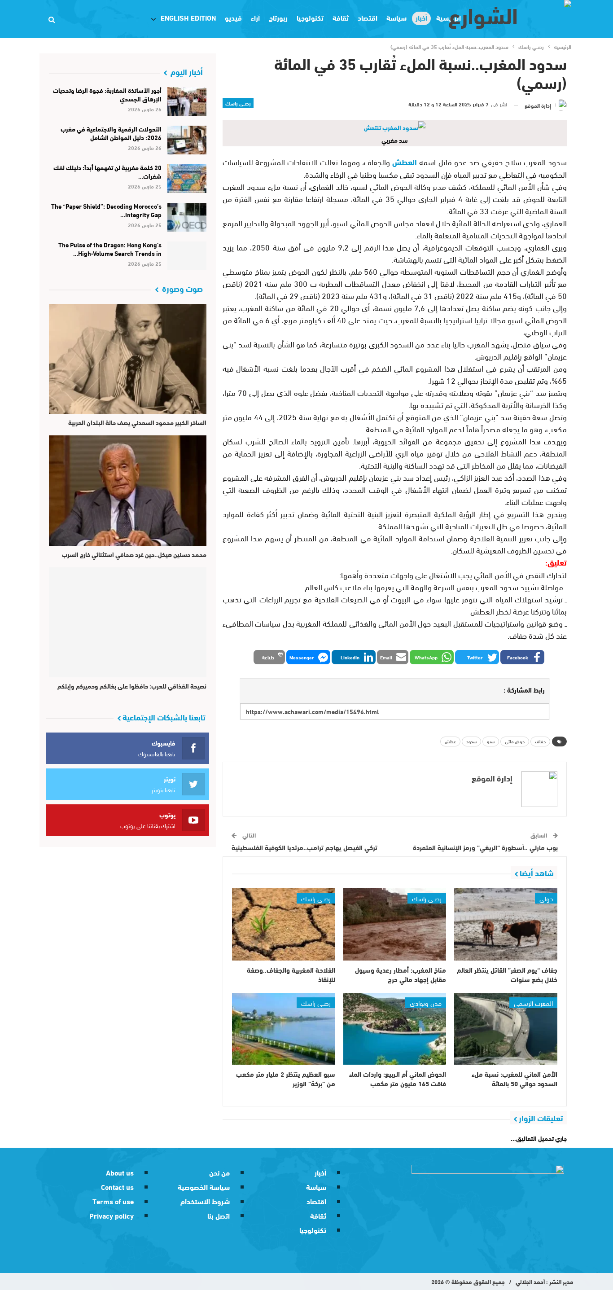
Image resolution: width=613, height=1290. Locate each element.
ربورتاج (278, 17)
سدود (471, 741)
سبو (491, 741)
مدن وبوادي (426, 1002)
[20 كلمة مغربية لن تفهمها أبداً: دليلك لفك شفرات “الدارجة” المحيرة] (186, 178)
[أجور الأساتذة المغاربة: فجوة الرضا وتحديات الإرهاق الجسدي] (186, 101)
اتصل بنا (218, 1215)
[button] (522, 657)
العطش (404, 161)
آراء (255, 17)
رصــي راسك (238, 103)
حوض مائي (515, 741)
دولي (546, 898)
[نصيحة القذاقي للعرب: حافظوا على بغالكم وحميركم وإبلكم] (127, 622)
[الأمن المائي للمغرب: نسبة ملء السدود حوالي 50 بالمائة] (505, 1028)
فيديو (233, 17)
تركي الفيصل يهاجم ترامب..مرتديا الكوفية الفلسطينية (304, 847)
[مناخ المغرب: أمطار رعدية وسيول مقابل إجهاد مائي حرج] (395, 924)
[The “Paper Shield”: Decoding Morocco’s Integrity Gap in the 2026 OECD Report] (186, 217)
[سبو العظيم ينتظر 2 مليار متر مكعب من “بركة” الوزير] (283, 1028)
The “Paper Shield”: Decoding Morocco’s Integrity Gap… (106, 210)
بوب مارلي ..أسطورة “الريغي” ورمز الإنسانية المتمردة (485, 847)
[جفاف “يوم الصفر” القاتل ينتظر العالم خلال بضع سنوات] (505, 924)
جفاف (540, 741)
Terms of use (113, 1200)
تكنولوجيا (310, 17)
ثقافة (341, 17)
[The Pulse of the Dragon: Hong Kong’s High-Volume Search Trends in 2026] (186, 255)
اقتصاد (367, 17)
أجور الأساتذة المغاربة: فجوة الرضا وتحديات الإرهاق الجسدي (107, 94)
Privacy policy (111, 1215)
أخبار (320, 1172)
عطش (450, 741)
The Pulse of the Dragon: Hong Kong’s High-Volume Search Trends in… (110, 249)
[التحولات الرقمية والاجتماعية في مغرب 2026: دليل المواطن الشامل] (186, 140)
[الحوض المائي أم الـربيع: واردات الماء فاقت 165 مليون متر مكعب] (395, 1028)
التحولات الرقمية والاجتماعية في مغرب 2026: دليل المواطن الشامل (111, 133)
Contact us (117, 1186)
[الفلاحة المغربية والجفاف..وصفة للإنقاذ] (283, 924)
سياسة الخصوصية (204, 1186)
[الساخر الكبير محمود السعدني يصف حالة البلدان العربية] (127, 359)
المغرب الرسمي (533, 1002)
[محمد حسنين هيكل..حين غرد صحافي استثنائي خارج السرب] (127, 490)
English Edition (188, 17)
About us (120, 1172)
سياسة (396, 17)
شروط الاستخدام (205, 1200)
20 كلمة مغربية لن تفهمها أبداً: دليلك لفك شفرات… (107, 172)
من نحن (219, 1172)
